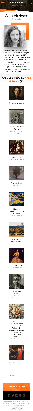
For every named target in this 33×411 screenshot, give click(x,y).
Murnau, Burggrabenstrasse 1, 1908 (16, 211)
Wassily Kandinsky (16, 215)
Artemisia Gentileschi (16, 159)
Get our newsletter (17, 387)
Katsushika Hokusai (16, 339)
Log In (27, 2)
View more (12, 375)
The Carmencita (16, 265)
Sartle (16, 2)
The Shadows (16, 183)
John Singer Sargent (16, 267)
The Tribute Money (16, 363)
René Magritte (16, 185)
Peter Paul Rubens (16, 365)
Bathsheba (16, 157)
